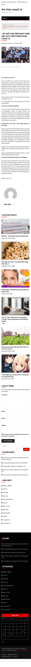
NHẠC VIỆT (6, 509)
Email (3, 418)
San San (17, 43)
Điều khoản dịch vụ (11, 2)
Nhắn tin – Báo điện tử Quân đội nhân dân (15, 236)
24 (3, 634)
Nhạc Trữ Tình (6, 506)
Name (3, 411)
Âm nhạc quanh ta (12, 9)
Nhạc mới (5, 496)
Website (4, 425)
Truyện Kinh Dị (6, 520)
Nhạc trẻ (5, 502)
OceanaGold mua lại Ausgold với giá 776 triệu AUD (15, 475)
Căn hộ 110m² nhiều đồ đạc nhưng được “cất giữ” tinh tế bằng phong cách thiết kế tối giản (15, 319)
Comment (5, 395)
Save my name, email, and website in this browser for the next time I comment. (15, 435)
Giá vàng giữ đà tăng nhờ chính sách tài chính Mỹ (15, 463)
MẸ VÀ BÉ (5, 492)
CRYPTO (5, 489)
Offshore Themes (11, 650)
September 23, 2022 (7, 351)
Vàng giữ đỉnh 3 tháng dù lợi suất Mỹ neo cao (14, 466)
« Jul (3, 642)
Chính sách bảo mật (22, 2)
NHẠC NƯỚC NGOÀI (8, 499)
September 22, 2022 (7, 43)
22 (22, 631)
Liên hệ (3, 4)
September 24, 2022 (7, 266)
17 (3, 631)
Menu (5, 18)
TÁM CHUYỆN (6, 513)
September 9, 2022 (6, 378)
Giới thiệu (4, 2)
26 (11, 634)
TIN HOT (5, 516)
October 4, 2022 (5, 293)
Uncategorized (6, 523)
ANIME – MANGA (7, 485)
